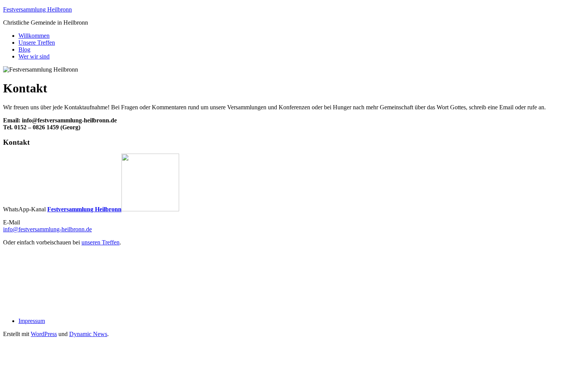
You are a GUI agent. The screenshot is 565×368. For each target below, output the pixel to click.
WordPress (44, 334)
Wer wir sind (34, 56)
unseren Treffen (100, 242)
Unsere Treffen (36, 42)
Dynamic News (88, 334)
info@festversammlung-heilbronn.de (47, 229)
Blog (24, 49)
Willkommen (34, 35)
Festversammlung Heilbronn (37, 9)
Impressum (31, 321)
